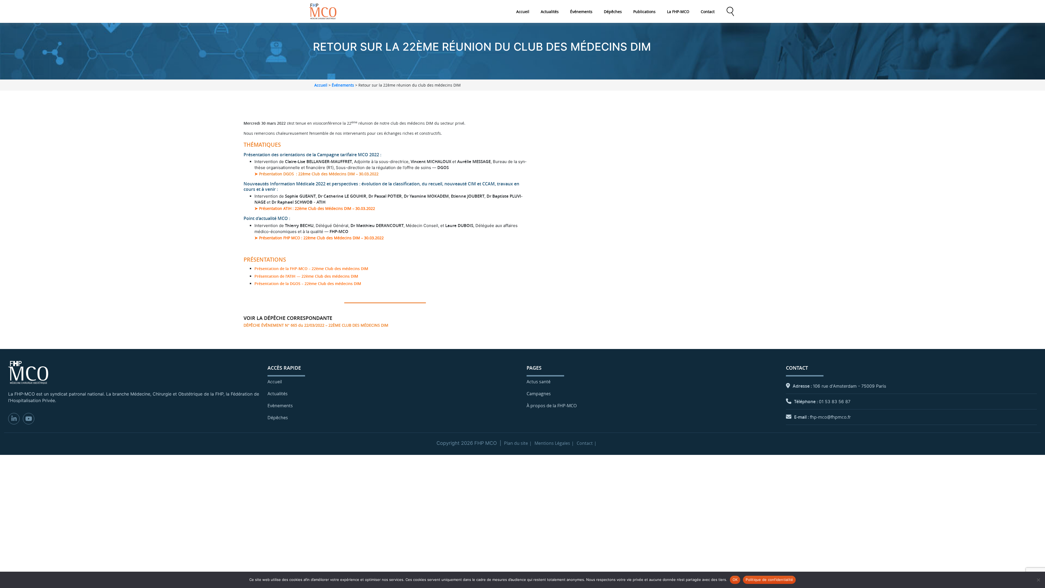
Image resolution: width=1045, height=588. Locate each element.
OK (735, 579)
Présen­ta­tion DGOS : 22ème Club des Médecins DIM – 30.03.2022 (318, 173)
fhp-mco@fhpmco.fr (830, 417)
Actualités (550, 11)
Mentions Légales (552, 443)
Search (730, 11)
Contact (708, 11)
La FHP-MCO (678, 11)
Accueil (522, 11)
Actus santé (539, 382)
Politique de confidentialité (769, 579)
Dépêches (613, 11)
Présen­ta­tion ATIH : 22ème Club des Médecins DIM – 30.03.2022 (317, 208)
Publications (644, 11)
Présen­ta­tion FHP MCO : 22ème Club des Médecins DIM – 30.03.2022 (321, 237)
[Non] (1038, 580)
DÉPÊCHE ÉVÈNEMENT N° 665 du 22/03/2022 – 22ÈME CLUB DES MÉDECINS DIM (316, 325)
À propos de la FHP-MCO (552, 406)
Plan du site (516, 443)
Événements (581, 11)
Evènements (280, 406)
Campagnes (539, 394)
